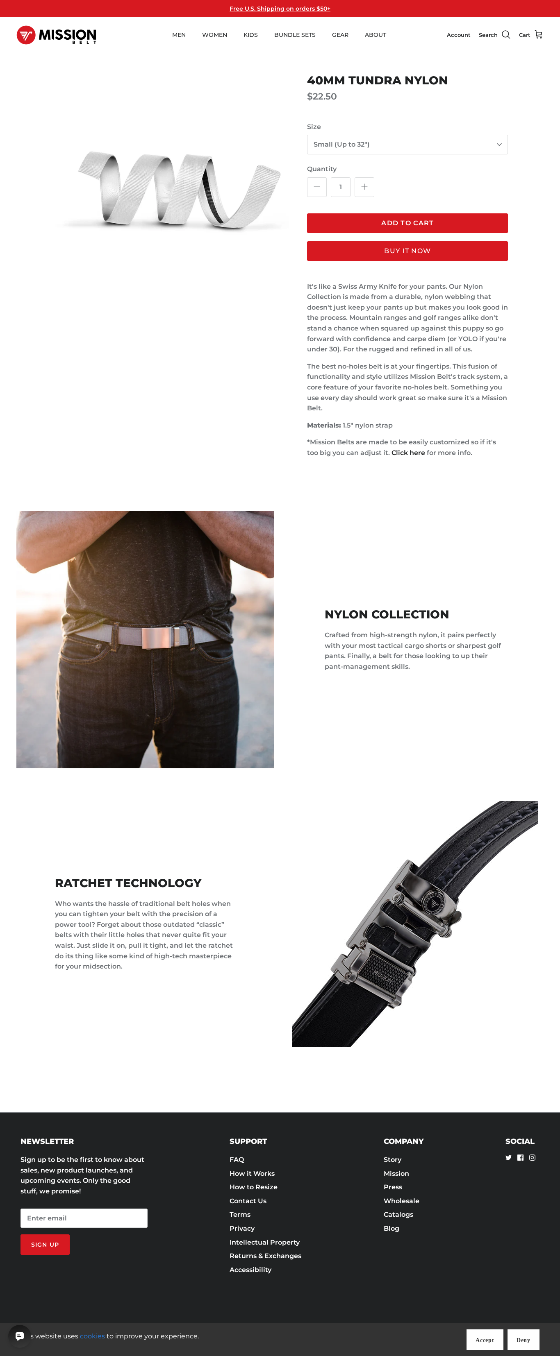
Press (393, 1187)
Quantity (322, 169)
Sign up (45, 1244)
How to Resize (254, 1187)
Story (392, 1160)
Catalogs (398, 1214)
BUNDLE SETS (295, 34)
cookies (92, 1336)
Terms (240, 1214)
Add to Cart (407, 223)
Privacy (242, 1228)
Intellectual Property (265, 1242)
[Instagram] (532, 1158)
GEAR (340, 34)
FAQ (237, 1160)
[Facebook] (520, 1158)
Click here (409, 453)
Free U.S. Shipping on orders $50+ (280, 8)
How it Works (252, 1173)
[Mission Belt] (56, 35)
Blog (391, 1228)
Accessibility (250, 1270)
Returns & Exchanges (265, 1256)
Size (314, 127)
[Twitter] (508, 1158)
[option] (170, 192)
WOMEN (214, 34)
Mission (396, 1173)
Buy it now (407, 251)
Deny (523, 1340)
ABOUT (375, 34)
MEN (179, 34)
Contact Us (248, 1201)
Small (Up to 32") (342, 144)
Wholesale (401, 1201)
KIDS (251, 34)
